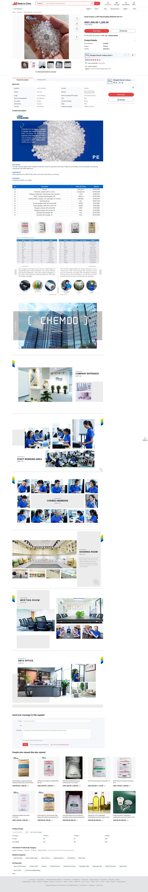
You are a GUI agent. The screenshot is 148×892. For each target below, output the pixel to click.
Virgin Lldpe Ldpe (97, 866)
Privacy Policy (99, 885)
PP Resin (45, 835)
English (34, 881)
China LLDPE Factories (20, 866)
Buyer (96, 9)
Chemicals (19, 12)
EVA (44, 842)
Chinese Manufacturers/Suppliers (53, 879)
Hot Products (32, 879)
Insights (117, 879)
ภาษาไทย (102, 881)
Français (52, 881)
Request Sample (113, 35)
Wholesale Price (76, 879)
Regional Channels (94, 879)
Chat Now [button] (124, 31)
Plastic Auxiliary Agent (32, 858)
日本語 (92, 881)
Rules (134, 9)
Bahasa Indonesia (121, 881)
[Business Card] (133, 87)
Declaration (91, 885)
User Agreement (83, 885)
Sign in (134, 4)
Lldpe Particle (123, 866)
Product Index (103, 879)
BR (75, 842)
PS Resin (107, 835)
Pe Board (44, 866)
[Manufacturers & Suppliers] (21, 3)
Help (105, 9)
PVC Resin (15, 835)
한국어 (87, 881)
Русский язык (59, 881)
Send (25, 744)
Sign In (87, 69)
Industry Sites (85, 879)
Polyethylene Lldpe (84, 866)
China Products (40, 879)
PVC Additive (15, 842)
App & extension (114, 9)
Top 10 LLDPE (17, 870)
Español (39, 881)
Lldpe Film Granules (110, 866)
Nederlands (77, 881)
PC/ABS (14, 839)
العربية (83, 881)
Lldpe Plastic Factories (69, 866)
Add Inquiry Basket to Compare (47, 72)
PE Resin (76, 835)
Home (13, 12)
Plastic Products (45, 858)
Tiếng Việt (113, 881)
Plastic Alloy (82, 858)
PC (75, 839)
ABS (106, 839)
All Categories (18, 9)
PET (44, 839)
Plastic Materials (38, 12)
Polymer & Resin (18, 858)
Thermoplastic (71, 858)
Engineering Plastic (59, 858)
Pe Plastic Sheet (33, 866)
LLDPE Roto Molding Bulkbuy (32, 870)
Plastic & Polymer (28, 12)
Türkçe (107, 881)
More (13, 873)
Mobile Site (111, 879)
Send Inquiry (97, 31)
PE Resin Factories (55, 866)
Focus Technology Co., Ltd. (63, 885)
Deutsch (71, 881)
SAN (106, 842)
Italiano (65, 881)
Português (45, 881)
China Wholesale (67, 879)
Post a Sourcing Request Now (60, 744)
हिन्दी (97, 881)
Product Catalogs (36, 832)
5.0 (114, 82)
